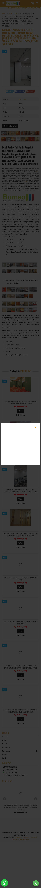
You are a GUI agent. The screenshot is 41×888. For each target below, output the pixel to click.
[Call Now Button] (36, 883)
